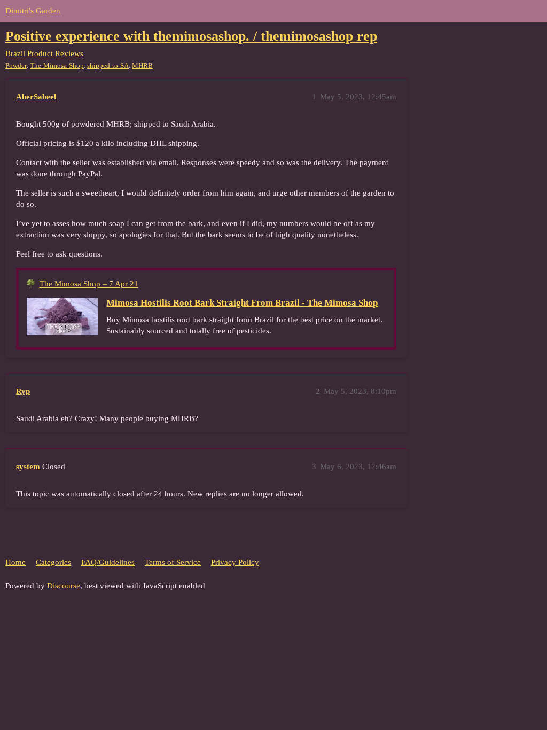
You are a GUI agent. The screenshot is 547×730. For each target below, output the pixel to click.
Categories (53, 562)
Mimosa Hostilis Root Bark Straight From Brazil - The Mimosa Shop (242, 303)
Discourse (63, 585)
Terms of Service (173, 562)
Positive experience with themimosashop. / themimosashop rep (191, 36)
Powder (16, 65)
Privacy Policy (235, 562)
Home (15, 562)
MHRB (142, 65)
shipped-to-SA (108, 65)
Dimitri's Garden (32, 10)
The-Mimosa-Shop (57, 65)
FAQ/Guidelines (108, 562)
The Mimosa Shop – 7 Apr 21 (89, 283)
